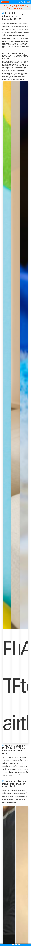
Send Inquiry (5, 2)
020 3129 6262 (16, 945)
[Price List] (19, 2)
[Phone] (22, 2)
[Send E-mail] (25, 2)
